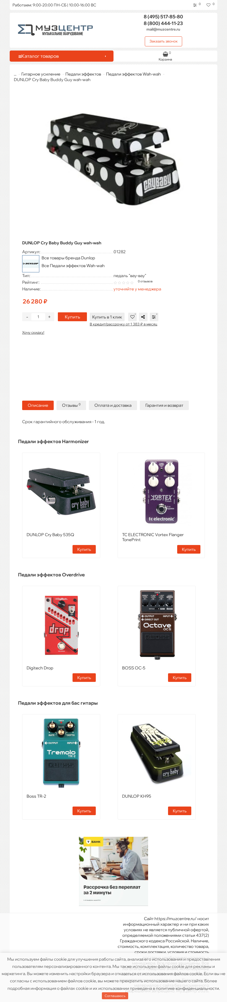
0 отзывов (145, 281)
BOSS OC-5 (133, 667)
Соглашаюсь (115, 996)
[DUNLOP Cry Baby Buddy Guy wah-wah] (113, 161)
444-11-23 (163, 23)
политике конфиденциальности (187, 988)
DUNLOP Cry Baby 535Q (50, 534)
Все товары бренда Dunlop (68, 257)
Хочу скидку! (33, 332)
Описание (38, 405)
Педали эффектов (83, 74)
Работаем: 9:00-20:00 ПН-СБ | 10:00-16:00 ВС (54, 4)
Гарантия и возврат (164, 405)
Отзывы (71, 405)
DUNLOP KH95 (136, 796)
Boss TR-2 (36, 796)
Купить (72, 317)
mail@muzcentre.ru (163, 29)
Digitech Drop (40, 667)
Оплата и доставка (112, 405)
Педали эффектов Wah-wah (133, 74)
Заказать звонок (163, 41)
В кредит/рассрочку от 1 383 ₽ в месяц (123, 324)
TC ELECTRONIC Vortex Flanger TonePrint (153, 537)
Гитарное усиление (40, 74)
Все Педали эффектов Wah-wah (73, 265)
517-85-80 (163, 16)
